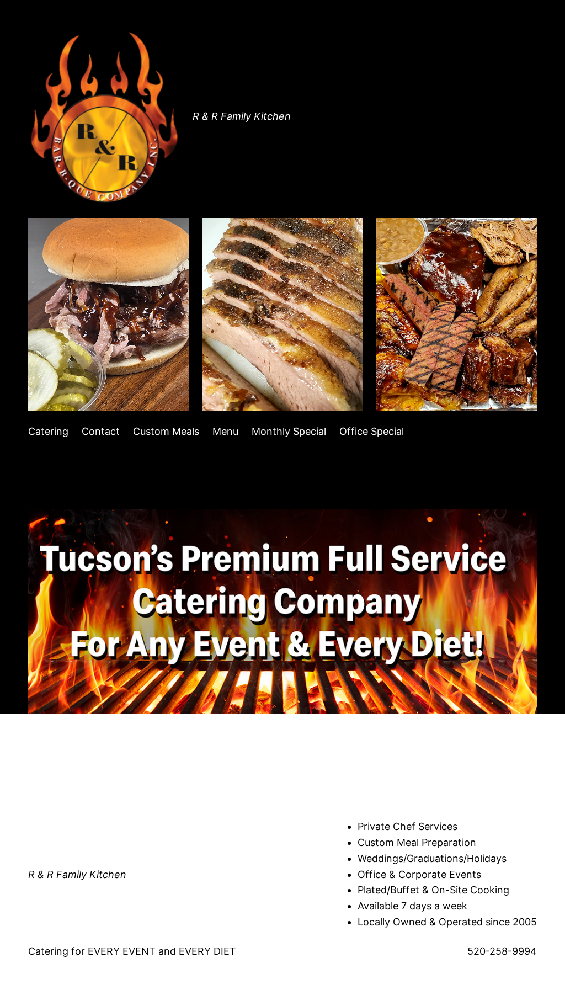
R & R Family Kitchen (242, 116)
